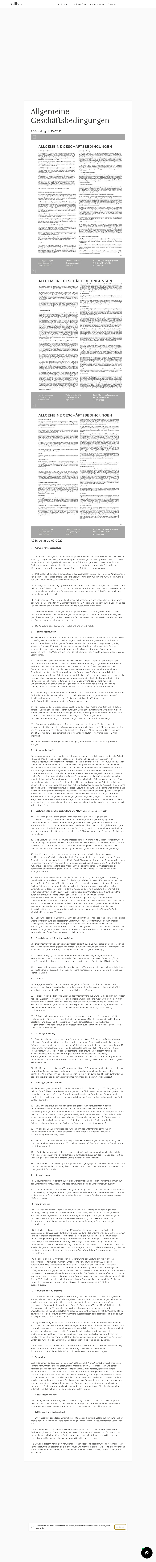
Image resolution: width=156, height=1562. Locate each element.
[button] (63, 4)
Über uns (111, 4)
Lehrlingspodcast (79, 4)
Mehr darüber (40, 1528)
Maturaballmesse (97, 4)
